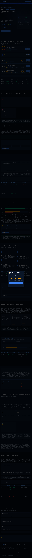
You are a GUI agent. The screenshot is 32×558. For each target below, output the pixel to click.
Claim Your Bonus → (16, 283)
